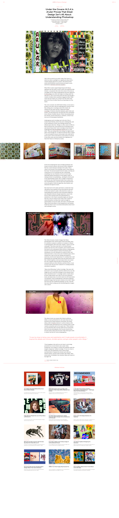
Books (75, 387)
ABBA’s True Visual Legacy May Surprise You (59, 466)
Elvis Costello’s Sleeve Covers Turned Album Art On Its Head (84, 467)
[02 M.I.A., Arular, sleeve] (59, 163)
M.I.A (69, 87)
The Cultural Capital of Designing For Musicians (82, 442)
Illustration (26, 440)
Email (57, 360)
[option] (59, 153)
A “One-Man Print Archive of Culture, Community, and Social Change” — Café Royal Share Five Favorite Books (84, 390)
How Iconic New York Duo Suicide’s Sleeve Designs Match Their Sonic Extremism (33, 467)
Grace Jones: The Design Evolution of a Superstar (82, 416)
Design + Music (59, 6)
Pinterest (54, 360)
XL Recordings (48, 94)
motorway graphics (60, 84)
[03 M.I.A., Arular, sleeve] (85, 163)
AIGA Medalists (27, 414)
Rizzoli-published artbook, (59, 129)
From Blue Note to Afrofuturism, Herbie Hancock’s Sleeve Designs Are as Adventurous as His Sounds (59, 416)
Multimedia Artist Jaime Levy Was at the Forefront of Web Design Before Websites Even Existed (59, 390)
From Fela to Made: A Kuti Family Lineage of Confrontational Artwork (59, 442)
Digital (50, 387)
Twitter (48, 360)
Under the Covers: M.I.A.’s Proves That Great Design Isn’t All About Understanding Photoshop (59, 13)
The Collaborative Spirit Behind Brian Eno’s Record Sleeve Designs (34, 389)
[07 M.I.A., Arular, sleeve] (34, 163)
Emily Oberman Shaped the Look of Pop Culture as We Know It (34, 416)
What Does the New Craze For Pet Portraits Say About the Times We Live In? (34, 442)
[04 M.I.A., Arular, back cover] (105, 163)
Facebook (51, 360)
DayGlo (54, 323)
